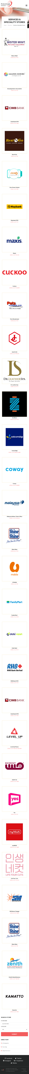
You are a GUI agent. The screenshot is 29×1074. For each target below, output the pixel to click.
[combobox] (14, 1029)
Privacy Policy (24, 1071)
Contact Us (23, 1068)
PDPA (24, 1070)
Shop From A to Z (6, 1050)
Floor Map (4, 1046)
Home (5, 25)
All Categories (5, 1043)
